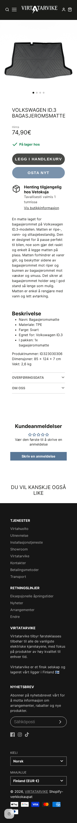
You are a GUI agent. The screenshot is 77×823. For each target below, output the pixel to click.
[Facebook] (12, 734)
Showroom (19, 549)
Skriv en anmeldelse (38, 456)
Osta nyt (38, 172)
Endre (15, 616)
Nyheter (16, 603)
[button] (33, 93)
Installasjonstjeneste (26, 542)
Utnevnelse (19, 535)
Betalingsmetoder (24, 570)
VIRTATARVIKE (36, 791)
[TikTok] (27, 734)
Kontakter (18, 563)
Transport (18, 576)
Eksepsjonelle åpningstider (31, 596)
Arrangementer (22, 610)
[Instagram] (20, 734)
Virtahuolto (19, 528)
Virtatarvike (19, 556)
